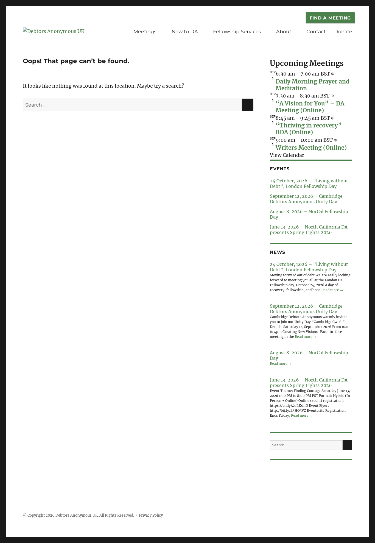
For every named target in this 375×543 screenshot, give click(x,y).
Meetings (144, 31)
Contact (316, 31)
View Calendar (287, 155)
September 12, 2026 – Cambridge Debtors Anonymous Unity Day (306, 198)
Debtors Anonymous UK (76, 515)
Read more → (332, 290)
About (283, 31)
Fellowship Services (237, 31)
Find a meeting (330, 18)
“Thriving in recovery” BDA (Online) (309, 129)
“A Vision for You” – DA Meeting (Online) (310, 107)
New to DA (185, 31)
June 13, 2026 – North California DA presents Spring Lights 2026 (309, 229)
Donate (343, 31)
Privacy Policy (151, 515)
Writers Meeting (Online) (311, 147)
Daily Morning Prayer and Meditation (312, 85)
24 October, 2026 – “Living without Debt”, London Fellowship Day (309, 183)
